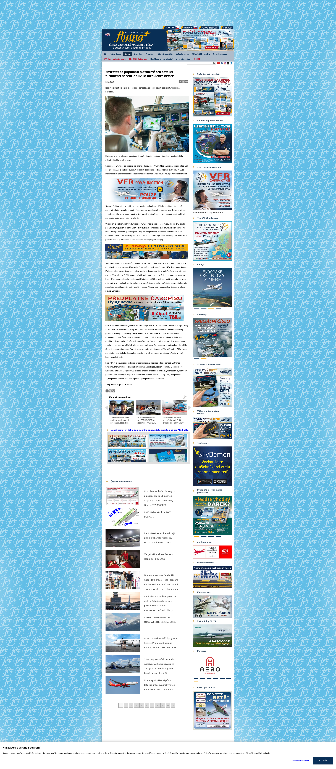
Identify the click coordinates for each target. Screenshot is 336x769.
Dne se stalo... (218, 615)
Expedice (138, 54)
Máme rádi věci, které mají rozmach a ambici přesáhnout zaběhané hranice (120, 421)
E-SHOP (197, 59)
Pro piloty (150, 54)
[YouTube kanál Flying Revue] (217, 64)
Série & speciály (165, 54)
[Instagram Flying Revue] (224, 64)
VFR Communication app (115, 59)
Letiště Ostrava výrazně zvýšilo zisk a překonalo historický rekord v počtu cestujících (161, 538)
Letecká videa (182, 54)
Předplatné (189, 29)
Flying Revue (115, 54)
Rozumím (323, 760)
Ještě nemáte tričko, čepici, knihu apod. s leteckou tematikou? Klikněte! (150, 430)
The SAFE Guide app (138, 59)
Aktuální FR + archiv (201, 54)
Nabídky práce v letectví (161, 59)
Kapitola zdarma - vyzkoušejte (207, 212)
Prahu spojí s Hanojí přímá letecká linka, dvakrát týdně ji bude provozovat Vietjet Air (159, 685)
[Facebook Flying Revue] (221, 64)
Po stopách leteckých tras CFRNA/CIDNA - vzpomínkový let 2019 (146, 420)
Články (128, 54)
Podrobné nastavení (300, 760)
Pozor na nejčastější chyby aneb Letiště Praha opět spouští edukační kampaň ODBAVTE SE (161, 643)
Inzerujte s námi (183, 59)
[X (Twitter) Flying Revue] (228, 64)
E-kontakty (229, 29)
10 (168, 705)
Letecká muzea (220, 54)
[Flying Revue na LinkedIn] (231, 64)
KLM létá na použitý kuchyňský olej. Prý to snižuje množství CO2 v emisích (173, 421)
